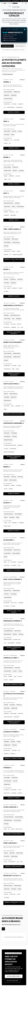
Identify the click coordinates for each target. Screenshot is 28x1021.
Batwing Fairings (7, 634)
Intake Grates (7, 888)
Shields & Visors (16, 356)
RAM (19, 565)
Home (10, 6)
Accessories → (9, 540)
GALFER (5, 488)
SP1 (10, 143)
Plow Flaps (6, 823)
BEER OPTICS (7, 793)
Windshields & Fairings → (12, 621)
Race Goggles (7, 777)
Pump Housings (19, 852)
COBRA (5, 179)
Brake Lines (20, 476)
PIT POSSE (13, 606)
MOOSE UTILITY (19, 829)
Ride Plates (13, 888)
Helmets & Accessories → (12, 342)
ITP (10, 254)
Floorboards (12, 704)
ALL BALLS (6, 291)
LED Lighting (6, 397)
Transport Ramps (7, 597)
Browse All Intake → (14, 296)
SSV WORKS (13, 562)
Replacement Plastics (8, 203)
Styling (5, 556)
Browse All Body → (14, 220)
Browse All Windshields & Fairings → (14, 648)
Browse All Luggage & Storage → (14, 758)
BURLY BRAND (13, 448)
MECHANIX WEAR (10, 107)
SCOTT (19, 789)
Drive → (6, 121)
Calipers (6, 480)
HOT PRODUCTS (11, 861)
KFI (22, 405)
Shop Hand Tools (7, 590)
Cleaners (20, 671)
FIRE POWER (16, 140)
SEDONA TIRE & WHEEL (17, 254)
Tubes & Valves (15, 239)
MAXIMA (10, 676)
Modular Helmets (16, 353)
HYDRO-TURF (12, 894)
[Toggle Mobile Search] (23, 3)
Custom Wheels (7, 242)
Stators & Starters (13, 393)
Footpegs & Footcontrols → (13, 695)
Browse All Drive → (14, 148)
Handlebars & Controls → (13, 305)
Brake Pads (13, 476)
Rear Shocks (6, 433)
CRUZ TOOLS (14, 602)
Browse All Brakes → (14, 493)
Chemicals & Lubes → (11, 658)
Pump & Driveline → (10, 843)
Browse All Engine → (14, 184)
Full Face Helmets (7, 353)
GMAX (19, 365)
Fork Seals (14, 436)
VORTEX (5, 143)
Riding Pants (13, 95)
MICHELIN (6, 254)
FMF (9, 522)
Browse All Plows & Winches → (14, 833)
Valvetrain (15, 170)
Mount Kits (21, 634)
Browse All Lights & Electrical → (14, 414)
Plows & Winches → (10, 807)
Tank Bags (13, 741)
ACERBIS (6, 211)
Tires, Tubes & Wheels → (12, 229)
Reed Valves (13, 282)
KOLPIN (12, 829)
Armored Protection (8, 98)
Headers (6, 517)
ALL (3, 928)
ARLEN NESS (16, 716)
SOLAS (5, 861)
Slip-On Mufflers (18, 513)
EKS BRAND (13, 793)
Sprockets (14, 131)
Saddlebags (6, 741)
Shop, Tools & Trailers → (12, 579)
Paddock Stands (16, 590)
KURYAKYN (20, 713)
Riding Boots (6, 95)
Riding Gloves (17, 91)
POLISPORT (11, 211)
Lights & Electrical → (11, 384)
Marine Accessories (8, 885)
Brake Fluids (17, 667)
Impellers (6, 852)
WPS (21, 861)
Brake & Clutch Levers (15, 315)
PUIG (17, 211)
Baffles (17, 517)
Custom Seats (7, 206)
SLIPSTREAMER (11, 642)
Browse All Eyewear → (14, 797)
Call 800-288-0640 (12, 980)
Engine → (6, 157)
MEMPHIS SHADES (8, 639)
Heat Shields (12, 517)
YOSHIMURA (21, 522)
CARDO (17, 369)
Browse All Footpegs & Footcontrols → (14, 722)
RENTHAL (19, 324)
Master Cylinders (13, 480)
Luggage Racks (7, 744)
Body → (6, 193)
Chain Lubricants (7, 671)
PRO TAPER (13, 324)
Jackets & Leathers (8, 91)
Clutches (20, 131)
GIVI (19, 750)
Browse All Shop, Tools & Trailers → (14, 611)
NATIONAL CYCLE (17, 639)
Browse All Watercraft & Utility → (14, 903)
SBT (18, 861)
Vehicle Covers (17, 549)
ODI (18, 327)
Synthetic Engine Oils (8, 667)
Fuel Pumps (6, 282)
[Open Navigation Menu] (2, 3)
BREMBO (13, 485)
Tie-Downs (6, 593)
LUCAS (15, 676)
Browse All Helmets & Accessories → (14, 374)
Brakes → (6, 467)
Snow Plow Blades (19, 816)
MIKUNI (8, 288)
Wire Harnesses (7, 400)
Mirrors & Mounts (16, 553)
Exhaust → (7, 503)
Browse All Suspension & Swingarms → (14, 457)
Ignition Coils (13, 397)
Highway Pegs (14, 708)
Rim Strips (6, 245)
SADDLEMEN (13, 215)
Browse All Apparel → (14, 112)
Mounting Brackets (8, 820)
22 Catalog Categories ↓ (7, 46)
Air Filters (6, 279)
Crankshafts (21, 170)
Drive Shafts (6, 134)
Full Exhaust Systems (8, 513)
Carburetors (20, 279)
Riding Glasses (7, 784)
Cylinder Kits (15, 167)
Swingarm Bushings (8, 439)
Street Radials (7, 239)
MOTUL (5, 676)
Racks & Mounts (20, 206)
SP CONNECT (14, 565)
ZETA (22, 327)
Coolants (15, 671)
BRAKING (11, 488)
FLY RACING (13, 104)
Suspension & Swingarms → (13, 423)
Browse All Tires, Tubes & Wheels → (14, 260)
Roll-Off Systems (7, 780)
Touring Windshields (8, 630)
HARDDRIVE (6, 140)
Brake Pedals (7, 708)
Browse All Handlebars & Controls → (14, 333)
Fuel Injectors (13, 279)
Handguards (18, 318)
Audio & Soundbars (8, 549)
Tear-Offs (15, 780)
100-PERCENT (14, 789)
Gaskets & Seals (7, 170)
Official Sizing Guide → (14, 976)
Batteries (6, 393)
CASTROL (20, 676)
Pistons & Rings (7, 167)
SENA (13, 369)
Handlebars (6, 315)
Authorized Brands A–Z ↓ (20, 46)
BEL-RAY (6, 679)
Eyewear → (7, 767)
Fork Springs (14, 433)
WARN (5, 409)
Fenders (13, 206)
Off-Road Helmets (7, 356)
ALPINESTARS (7, 104)
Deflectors (15, 634)
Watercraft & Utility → (12, 875)
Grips (13, 318)
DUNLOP (13, 251)
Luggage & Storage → (11, 732)
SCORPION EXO (19, 107)
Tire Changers (13, 593)
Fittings (19, 888)
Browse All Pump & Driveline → (14, 866)
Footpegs (6, 704)
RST (5, 107)
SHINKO (18, 251)
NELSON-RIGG (7, 750)
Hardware (6, 360)
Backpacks (14, 744)
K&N (9, 179)
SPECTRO (11, 679)
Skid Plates (17, 203)
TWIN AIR (20, 288)
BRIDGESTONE (7, 251)
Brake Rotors (7, 476)
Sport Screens (17, 630)
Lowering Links (7, 436)
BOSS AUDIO (6, 565)
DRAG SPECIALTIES (8, 716)
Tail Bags (18, 741)
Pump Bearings (14, 856)
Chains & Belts (7, 131)
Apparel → (7, 82)
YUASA (12, 405)
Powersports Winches (8, 816)
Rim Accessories (16, 242)
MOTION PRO (7, 327)
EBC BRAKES (6, 485)
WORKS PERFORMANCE (9, 452)
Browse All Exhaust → (14, 530)
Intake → (6, 269)
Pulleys (12, 134)
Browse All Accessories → (14, 570)
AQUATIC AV (20, 562)
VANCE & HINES (7, 526)
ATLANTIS (6, 894)
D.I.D (11, 140)
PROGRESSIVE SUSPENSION (10, 445)
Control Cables (7, 318)
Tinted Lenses (15, 777)
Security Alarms (7, 553)
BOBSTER (20, 793)
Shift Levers (19, 704)
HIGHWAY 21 (20, 104)
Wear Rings (12, 852)
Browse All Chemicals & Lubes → (14, 684)
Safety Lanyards (17, 885)
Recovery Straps (17, 820)
